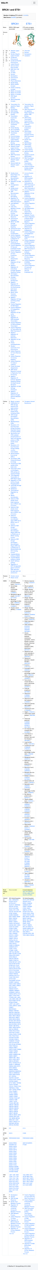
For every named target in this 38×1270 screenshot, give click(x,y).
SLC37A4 (25, 895)
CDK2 (14, 932)
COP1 (29, 905)
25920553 (27, 629)
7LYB (16, 1190)
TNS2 (17, 1088)
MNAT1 (18, 1017)
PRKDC (11, 1047)
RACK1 (16, 1053)
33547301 (17, 584)
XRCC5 (15, 1121)
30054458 (27, 878)
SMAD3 (11, 1069)
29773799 (13, 598)
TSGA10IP (17, 1098)
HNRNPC (11, 990)
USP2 (15, 1116)
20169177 (27, 858)
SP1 (10, 1076)
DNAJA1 (15, 957)
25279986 (27, 692)
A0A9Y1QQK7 (13, 1160)
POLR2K (11, 1039)
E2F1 (16, 962)
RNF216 (11, 1061)
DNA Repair (14, 180)
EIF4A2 (18, 964)
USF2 (19, 1115)
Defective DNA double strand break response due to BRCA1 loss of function (16, 502)
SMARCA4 (18, 1071)
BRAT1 (11, 918)
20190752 (27, 626)
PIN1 (10, 1036)
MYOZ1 (19, 1021)
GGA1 (28, 913)
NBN (10, 1022)
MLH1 (13, 1017)
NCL (28, 920)
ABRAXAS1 (15, 900)
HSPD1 (15, 994)
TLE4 (19, 1086)
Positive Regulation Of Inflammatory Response (29, 257)
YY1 (19, 1121)
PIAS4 (11, 1034)
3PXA (10, 1183)
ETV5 (13, 970)
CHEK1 (16, 935)
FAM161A (11, 972)
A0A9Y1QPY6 (13, 1150)
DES (14, 955)
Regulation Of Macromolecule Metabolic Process (16, 1221)
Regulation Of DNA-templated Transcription (28, 178)
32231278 (27, 823)
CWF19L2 (11, 952)
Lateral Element (15, 64)
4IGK (10, 1186)
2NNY (27, 1175)
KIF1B (18, 1000)
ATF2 (29, 901)
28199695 (27, 732)
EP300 (18, 967)
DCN (19, 953)
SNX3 (10, 1074)
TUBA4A (11, 1100)
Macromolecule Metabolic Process (16, 1226)
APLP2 (11, 908)
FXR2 (13, 977)
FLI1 (18, 975)
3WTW (28, 1180)
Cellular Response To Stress (15, 1217)
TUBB (15, 1100)
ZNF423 (11, 1125)
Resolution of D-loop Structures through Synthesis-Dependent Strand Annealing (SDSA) (16, 428)
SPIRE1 (30, 895)
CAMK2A (29, 903)
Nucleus (13, 74)
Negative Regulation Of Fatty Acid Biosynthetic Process (16, 299)
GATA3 (25, 913)
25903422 (27, 814)
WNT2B (17, 1118)
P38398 (16, 1171)
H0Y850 (16, 1170)
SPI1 (28, 930)
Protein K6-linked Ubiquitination (15, 367)
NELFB (11, 1024)
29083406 (27, 613)
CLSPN (15, 937)
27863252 (27, 710)
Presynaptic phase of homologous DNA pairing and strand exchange (16, 471)
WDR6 (13, 1118)
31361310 (27, 666)
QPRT (32, 893)
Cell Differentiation (29, 208)
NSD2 (14, 1027)
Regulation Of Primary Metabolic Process (15, 1230)
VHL (10, 1118)
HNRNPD (16, 990)
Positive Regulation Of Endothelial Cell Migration (29, 199)
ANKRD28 (17, 905)
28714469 (27, 861)
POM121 (16, 1039)
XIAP (17, 1120)
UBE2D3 (11, 1106)
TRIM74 (11, 1096)
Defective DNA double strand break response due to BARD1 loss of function (16, 510)
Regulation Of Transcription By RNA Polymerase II (16, 199)
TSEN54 (11, 1098)
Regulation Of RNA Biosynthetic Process (29, 1245)
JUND (16, 999)
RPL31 (11, 1063)
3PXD (10, 1185)
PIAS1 (18, 1032)
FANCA (11, 974)
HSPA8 (11, 994)
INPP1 (11, 995)
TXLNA (11, 1103)
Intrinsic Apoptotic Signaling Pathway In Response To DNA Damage (16, 237)
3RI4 (31, 1176)
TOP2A (14, 1089)
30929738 (27, 616)
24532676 (27, 836)
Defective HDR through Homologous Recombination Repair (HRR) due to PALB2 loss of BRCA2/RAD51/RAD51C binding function (16, 545)
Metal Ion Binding (15, 144)
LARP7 (11, 1004)
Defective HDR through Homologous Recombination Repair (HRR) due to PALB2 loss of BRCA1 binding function (15, 531)
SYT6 (10, 1083)
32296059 (32, 614)
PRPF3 (11, 1049)
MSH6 (18, 1019)
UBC (17, 1103)
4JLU (13, 1186)
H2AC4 (11, 984)
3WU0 (31, 1181)
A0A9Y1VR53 (12, 1161)
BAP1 (10, 916)
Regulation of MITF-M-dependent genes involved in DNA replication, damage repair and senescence (16, 568)
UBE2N (16, 1111)
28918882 (27, 740)
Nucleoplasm (14, 76)
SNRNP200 (17, 1073)
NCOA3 (18, 1022)
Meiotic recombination (14, 496)
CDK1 (10, 932)
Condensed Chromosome (14, 58)
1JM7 (10, 1175)
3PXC (17, 1183)
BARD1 (15, 916)
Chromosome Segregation (14, 219)
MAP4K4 (11, 1014)
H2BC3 (18, 984)
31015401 (27, 766)
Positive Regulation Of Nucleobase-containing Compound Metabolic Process (29, 1203)
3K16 (16, 1181)
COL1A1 (15, 940)
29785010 (27, 725)
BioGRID (13, 17)
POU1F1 (25, 925)
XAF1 (13, 1120)
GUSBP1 (11, 982)
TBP (33, 933)
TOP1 (10, 1089)
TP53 (10, 1091)
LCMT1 (18, 1004)
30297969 (27, 876)
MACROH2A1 (12, 1009)
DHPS (17, 955)
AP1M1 (16, 906)
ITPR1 (18, 995)
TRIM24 (15, 1093)
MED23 (29, 918)
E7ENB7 (11, 1168)
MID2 (10, 1017)
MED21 (18, 1016)
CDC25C (15, 930)
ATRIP (11, 913)
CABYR (15, 922)
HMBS (29, 893)
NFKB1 (15, 1024)
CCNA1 (17, 927)
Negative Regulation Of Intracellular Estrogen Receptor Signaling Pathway (16, 269)
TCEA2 (11, 1084)
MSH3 (14, 1019)
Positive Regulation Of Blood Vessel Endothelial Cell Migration (29, 219)
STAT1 (15, 1079)
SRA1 (31, 930)
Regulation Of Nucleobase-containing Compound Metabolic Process (16, 1208)
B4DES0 (11, 1166)
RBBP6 (30, 925)
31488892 (13, 593)
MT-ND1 (11, 1021)
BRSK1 (11, 922)
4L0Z (31, 1183)
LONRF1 (11, 1007)
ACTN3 (11, 903)
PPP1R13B (12, 1044)
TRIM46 (11, 1095)
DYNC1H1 (16, 960)
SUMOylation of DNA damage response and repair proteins (15, 405)
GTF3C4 (18, 980)
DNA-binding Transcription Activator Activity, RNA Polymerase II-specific (29, 134)
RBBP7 (15, 1056)
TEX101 (11, 1086)
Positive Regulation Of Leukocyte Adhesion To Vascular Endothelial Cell (29, 269)
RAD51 (11, 1054)
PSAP (15, 1049)
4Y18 (13, 1188)
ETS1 (29, 23)
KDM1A (14, 1000)
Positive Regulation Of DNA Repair (16, 305)
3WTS (24, 1178)
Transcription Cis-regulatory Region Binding (15, 106)
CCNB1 (15, 928)
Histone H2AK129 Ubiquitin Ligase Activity (15, 164)
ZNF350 (16, 1123)
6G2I (10, 1190)
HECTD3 (11, 987)
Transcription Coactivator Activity (14, 117)
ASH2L (11, 910)
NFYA (19, 1024)
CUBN (15, 950)
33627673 (27, 707)
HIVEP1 (16, 989)
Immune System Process (28, 174)
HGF (15, 987)
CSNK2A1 (17, 945)
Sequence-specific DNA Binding (29, 155)
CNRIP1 (11, 938)
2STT (31, 1175)
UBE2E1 (16, 1106)
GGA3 (24, 915)
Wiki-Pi (4, 2)
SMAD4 (16, 1069)
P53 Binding (14, 109)
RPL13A (25, 927)
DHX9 (10, 957)
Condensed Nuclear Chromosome (16, 61)
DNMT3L (25, 910)
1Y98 (16, 1178)
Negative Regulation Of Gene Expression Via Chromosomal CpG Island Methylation (15, 286)
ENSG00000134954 (28, 1138)
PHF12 (14, 1032)
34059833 (27, 678)
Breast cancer (14, 578)
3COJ (13, 1180)
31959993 (27, 695)
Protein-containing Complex (15, 88)
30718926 (27, 875)
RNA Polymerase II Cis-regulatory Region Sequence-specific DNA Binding (29, 112)
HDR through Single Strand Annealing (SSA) (15, 411)
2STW (24, 1176)
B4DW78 (29, 1143)
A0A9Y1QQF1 (13, 1155)
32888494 (16, 603)
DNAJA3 (11, 958)
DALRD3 (17, 952)
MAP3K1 (16, 1011)
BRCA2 (15, 918)
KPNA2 (11, 1002)
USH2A (11, 1116)
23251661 (30, 801)
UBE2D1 (11, 1105)
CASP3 (11, 923)
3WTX (32, 1180)
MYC (15, 1021)
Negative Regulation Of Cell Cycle (15, 312)
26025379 (27, 759)
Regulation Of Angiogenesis (28, 229)
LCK (14, 1004)
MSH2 (10, 1019)
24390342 (32, 826)
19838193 (27, 856)
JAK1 (15, 997)
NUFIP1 (18, 1027)
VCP (18, 1116)
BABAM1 (15, 915)
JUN (10, 999)
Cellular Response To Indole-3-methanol (15, 362)
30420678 (31, 582)
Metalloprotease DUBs (15, 422)
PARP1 (25, 923)
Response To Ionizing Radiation (15, 242)
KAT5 (10, 1000)
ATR (20, 911)
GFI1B (11, 979)
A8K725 (25, 1143)
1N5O (17, 1175)
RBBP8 (11, 1058)
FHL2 (15, 975)
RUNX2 (25, 928)
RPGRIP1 (16, 1061)
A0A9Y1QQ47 (13, 1151)
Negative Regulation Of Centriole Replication (14, 335)
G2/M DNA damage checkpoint (16, 486)
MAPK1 (28, 916)
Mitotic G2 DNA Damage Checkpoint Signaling (15, 224)
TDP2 (24, 935)
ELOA (10, 967)
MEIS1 (24, 920)
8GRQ (10, 1191)
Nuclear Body (14, 82)
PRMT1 (16, 1047)
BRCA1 (15, 23)
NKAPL (11, 1026)
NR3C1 (29, 922)
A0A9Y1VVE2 (13, 1165)
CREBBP (17, 942)
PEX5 (17, 1031)
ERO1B (15, 969)
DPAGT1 (30, 891)
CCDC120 (11, 927)
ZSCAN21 (16, 1125)
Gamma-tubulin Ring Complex (15, 66)
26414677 (17, 596)
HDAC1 (14, 985)
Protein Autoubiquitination (15, 343)
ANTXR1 (11, 906)
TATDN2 (19, 1083)
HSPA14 (17, 992)
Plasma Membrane (16, 81)
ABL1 (10, 900)
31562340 (31, 712)
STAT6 (29, 933)
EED (10, 964)
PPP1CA (11, 1042)
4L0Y (27, 1183)
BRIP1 (15, 920)
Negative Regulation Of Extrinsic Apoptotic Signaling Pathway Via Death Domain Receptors (16, 380)
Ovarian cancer (15, 576)
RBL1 (14, 1058)
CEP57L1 (11, 935)
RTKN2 (15, 1063)
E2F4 (19, 962)
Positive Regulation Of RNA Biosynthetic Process (29, 1219)
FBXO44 (11, 975)
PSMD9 (16, 1051)
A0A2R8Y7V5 (12, 1145)
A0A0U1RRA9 (13, 1143)
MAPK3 (32, 916)
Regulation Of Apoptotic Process (29, 214)
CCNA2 (11, 928)
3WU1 (24, 1183)
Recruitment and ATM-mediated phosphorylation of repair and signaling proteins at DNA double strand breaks (16, 438)
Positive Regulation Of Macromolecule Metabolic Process (29, 1235)
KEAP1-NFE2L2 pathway (15, 561)
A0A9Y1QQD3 (13, 1153)
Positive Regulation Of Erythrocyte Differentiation (29, 225)
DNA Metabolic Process (15, 1214)
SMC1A (11, 1073)
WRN (10, 1120)
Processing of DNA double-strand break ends (16, 465)
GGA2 (32, 913)
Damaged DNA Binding (15, 113)
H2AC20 (16, 982)
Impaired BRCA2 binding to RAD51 (15, 555)
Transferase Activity (14, 133)
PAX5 (28, 923)
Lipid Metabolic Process (15, 204)
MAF (24, 916)
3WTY (24, 1181)
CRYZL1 (14, 943)
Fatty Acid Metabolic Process (16, 207)
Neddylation (14, 489)
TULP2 (15, 1101)
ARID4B (32, 900)
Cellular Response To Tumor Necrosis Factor (16, 352)
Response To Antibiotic (27, 251)
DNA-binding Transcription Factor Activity (28, 146)
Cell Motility (27, 254)
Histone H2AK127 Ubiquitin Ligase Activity (15, 159)
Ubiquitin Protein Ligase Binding (15, 138)
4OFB (16, 1186)
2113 (24, 1128)
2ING (10, 1180)
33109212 (27, 871)
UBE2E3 (16, 1108)
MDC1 (10, 1016)
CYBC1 (25, 908)
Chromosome (14, 77)
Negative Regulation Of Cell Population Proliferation (29, 194)
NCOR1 (32, 920)
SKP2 (10, 1068)
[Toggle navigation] (34, 3)
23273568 (27, 860)
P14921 (25, 1145)
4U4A (10, 1188)
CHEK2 (11, 937)
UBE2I (28, 935)
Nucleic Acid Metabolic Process (16, 1202)
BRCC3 (11, 920)
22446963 (27, 829)
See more (11, 1233)
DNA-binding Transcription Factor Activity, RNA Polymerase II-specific (29, 121)
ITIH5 (14, 995)
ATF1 (14, 910)
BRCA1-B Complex (16, 92)
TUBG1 (11, 1101)
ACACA (11, 901)
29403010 (30, 587)
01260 (24, 1133)
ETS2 (28, 911)
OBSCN (16, 1029)
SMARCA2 (12, 1071)
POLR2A (11, 1037)
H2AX (14, 984)
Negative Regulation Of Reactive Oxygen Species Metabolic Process (16, 394)
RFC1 (18, 1059)
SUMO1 (16, 1081)
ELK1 (14, 965)
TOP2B (19, 1089)
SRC (24, 932)
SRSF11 (28, 932)
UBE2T (11, 1113)
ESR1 (19, 969)
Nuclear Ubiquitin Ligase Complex (15, 55)
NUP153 (11, 1029)
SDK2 (15, 1066)
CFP (26, 891)
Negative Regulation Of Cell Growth (15, 262)
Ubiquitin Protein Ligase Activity (15, 147)
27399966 (27, 863)
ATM (17, 910)
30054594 (27, 697)
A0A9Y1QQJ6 (13, 1156)
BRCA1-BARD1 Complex (15, 85)
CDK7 (10, 933)
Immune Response (29, 190)
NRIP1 (11, 1027)
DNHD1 (11, 960)
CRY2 (10, 943)
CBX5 (18, 925)
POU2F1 (17, 1041)
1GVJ (24, 1175)
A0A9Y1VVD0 (13, 1163)
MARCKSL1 (17, 1014)
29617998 (27, 727)
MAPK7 (25, 918)
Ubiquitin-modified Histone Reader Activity (15, 151)
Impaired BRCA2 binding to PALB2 (15, 558)
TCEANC (15, 1084)
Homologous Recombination (15, 274)
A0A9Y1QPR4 (13, 1146)
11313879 (25, 15)
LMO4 (19, 1006)
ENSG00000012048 (14, 1138)
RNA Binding (14, 121)
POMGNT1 (12, 1041)
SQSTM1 (11, 1078)
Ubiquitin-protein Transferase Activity (15, 124)
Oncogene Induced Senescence (29, 402)
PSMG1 (11, 1053)
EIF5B (10, 965)
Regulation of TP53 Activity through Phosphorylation (16, 482)
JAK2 (18, 997)
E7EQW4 (16, 1168)
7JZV (13, 1190)
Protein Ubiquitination (14, 258)
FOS (31, 911)
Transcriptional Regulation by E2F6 (14, 492)
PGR (10, 1032)
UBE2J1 (11, 1110)
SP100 (24, 930)
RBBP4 (11, 1056)
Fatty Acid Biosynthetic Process (14, 211)
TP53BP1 (14, 1091)
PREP (10, 1046)
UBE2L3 (11, 1111)
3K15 (13, 1181)
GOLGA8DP (12, 980)
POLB (17, 1036)
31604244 (27, 777)
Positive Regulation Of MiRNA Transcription (29, 262)
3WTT (28, 1178)
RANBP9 (15, 1054)
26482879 (27, 623)
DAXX (28, 908)
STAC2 (11, 1079)
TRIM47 (16, 1095)
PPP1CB (16, 1042)
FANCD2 (15, 974)
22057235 (27, 628)
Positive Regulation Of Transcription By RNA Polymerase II (16, 329)
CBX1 (15, 925)
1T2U (10, 1178)
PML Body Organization (27, 211)
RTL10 (19, 1063)
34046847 (27, 687)
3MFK (28, 1176)
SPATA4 (14, 1076)
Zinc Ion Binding (15, 129)
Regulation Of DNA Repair (16, 182)
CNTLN (16, 938)
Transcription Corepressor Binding (27, 127)
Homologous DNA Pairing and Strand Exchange (16, 460)
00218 (10, 1133)
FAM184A (17, 972)
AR (14, 908)
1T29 (17, 1176)
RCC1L (11, 1059)
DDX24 (11, 955)
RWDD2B (17, 1064)
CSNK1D (11, 945)
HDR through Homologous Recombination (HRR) (15, 417)
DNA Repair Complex (14, 97)
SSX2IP (16, 1078)
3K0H (17, 1180)
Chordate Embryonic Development (14, 278)
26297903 (27, 656)
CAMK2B (25, 905)
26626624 (27, 819)
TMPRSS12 (12, 1088)
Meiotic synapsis (15, 401)
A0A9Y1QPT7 (13, 1148)
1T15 (14, 1176)
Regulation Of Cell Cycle (15, 340)
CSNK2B (11, 947)
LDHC (10, 1006)
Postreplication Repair (15, 185)
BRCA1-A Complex (16, 91)
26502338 (27, 865)
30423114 (27, 828)
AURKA (15, 913)
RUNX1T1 (11, 1064)
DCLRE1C (15, 953)
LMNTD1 (15, 1006)
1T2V (13, 1178)
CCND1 (11, 930)
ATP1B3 (16, 911)
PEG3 (14, 1031)
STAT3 (19, 1079)
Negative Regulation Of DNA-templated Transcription (15, 318)
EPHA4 (25, 893)
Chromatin (27, 51)
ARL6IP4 (25, 901)
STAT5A (11, 1081)
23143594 (27, 816)
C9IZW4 (16, 1166)
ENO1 (14, 967)
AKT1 (14, 903)
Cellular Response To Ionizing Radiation (15, 357)
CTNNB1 (11, 950)
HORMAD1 (12, 992)
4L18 (24, 1185)
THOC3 (16, 1086)
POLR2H (16, 1037)
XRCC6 (32, 935)
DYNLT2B (11, 962)
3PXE (14, 1185)
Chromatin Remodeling (14, 195)
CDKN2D (15, 933)
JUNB (13, 999)
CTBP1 (11, 948)
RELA (14, 1059)
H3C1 (10, 985)
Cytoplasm (13, 79)
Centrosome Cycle (16, 228)
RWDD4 (11, 1066)
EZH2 (17, 970)
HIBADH (11, 989)
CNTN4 (11, 940)
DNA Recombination (15, 192)
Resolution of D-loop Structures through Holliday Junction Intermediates (15, 448)
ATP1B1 (11, 911)
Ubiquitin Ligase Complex (15, 51)
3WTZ (28, 1181)
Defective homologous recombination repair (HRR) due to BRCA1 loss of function (16, 520)
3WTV (24, 1180)
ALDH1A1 (11, 905)
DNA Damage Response (14, 216)
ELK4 (17, 965)
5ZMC (30, 1185)
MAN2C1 (11, 1011)
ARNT (16, 908)
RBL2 (18, 1058)
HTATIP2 (28, 915)
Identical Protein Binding (15, 142)
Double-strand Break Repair (14, 189)
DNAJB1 (16, 958)
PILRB (19, 1034)
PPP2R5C (18, 1044)
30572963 (27, 631)
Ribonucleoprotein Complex (15, 100)
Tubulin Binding (15, 131)
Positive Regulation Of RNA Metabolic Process (29, 1230)
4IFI (17, 1185)
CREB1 (25, 906)
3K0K (10, 1181)
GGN (14, 979)
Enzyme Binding (15, 136)
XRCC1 (11, 1121)
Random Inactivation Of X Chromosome (15, 347)
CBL (24, 891)
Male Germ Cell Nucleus (15, 70)
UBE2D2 (16, 1105)
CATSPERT (16, 923)
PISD (13, 1036)
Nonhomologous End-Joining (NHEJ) (15, 455)
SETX (18, 1066)
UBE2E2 (11, 1108)
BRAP (18, 916)
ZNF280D (11, 1123)
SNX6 (14, 1074)
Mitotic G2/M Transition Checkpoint (14, 294)
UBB (14, 1103)
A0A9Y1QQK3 (13, 1158)
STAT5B (25, 933)
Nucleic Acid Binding (27, 140)
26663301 (27, 866)
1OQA (10, 1176)
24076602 (27, 779)
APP (28, 900)
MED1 (14, 1016)
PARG (10, 1031)
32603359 (27, 596)
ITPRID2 (11, 997)
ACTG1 (15, 901)
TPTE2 (11, 1093)
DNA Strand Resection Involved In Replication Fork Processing (16, 372)
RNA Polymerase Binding (15, 155)
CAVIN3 (11, 925)
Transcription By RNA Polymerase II (29, 187)
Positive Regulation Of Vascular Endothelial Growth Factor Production (16, 247)
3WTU (31, 1178)
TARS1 (14, 1083)
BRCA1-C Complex (16, 94)
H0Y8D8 (11, 1171)
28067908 (32, 715)
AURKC (11, 915)
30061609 (31, 744)
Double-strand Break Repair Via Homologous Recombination (15, 175)
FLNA (10, 977)
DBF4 (10, 953)
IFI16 (19, 994)
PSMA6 (19, 1049)
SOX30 (18, 1074)
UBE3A (11, 1115)
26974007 (27, 650)
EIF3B (13, 964)
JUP (20, 999)
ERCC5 (11, 969)
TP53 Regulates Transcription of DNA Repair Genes (16, 477)
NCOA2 (14, 1022)
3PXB (14, 1183)
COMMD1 (11, 942)
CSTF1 (16, 947)
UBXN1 (15, 1115)
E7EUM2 (11, 1170)
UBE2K (16, 1110)
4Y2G (17, 1188)
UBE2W (15, 1113)
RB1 (19, 1054)
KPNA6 (15, 1002)
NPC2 (17, 1026)
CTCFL (15, 948)
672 (10, 1128)
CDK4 (17, 932)
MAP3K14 (11, 1012)
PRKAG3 (15, 1046)
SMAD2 (15, 1068)
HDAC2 (18, 985)
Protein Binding (15, 128)
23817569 (31, 839)
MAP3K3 (17, 1012)
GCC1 (17, 977)
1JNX (13, 1175)
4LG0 (27, 1185)
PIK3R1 (15, 1034)
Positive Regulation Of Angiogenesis (16, 308)
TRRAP (16, 1096)
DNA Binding (14, 111)
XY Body (13, 72)
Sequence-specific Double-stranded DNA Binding (29, 168)
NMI (14, 1026)
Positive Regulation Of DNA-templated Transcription (16, 324)
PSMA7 (11, 1051)
